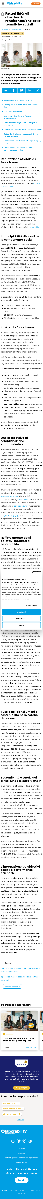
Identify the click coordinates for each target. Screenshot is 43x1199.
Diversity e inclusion (12, 986)
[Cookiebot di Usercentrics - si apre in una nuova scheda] (32, 572)
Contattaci (22, 1153)
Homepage (4, 29)
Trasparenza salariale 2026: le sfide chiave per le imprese (18, 1039)
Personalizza (20, 618)
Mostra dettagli (31, 605)
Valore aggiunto (16, 29)
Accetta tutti (21, 612)
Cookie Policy (21, 1193)
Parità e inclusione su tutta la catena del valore (23, 130)
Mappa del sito (21, 1162)
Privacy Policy (35, 1190)
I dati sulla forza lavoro (13, 112)
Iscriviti (21, 1180)
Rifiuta (21, 625)
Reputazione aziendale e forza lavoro (19, 100)
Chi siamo (21, 1149)
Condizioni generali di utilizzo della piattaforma (21, 1158)
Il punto (27, 29)
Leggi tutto (30, 1047)
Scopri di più (21, 1088)
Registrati (36, 3)
